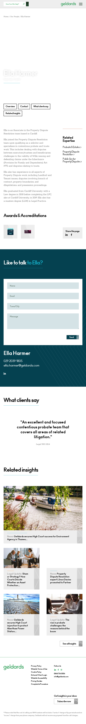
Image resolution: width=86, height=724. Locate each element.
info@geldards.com (61, 677)
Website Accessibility (39, 678)
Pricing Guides (36, 681)
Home (6, 16)
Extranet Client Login (39, 675)
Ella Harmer (25, 16)
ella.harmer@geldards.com (21, 365)
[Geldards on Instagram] (61, 670)
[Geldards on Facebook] (71, 235)
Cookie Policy (36, 672)
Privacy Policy (36, 666)
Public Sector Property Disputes (71, 160)
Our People (14, 16)
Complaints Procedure (39, 684)
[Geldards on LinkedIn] (66, 235)
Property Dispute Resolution (71, 153)
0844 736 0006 (59, 673)
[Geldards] (68, 4)
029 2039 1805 (13, 361)
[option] (43, 431)
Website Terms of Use (39, 669)
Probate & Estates (71, 147)
